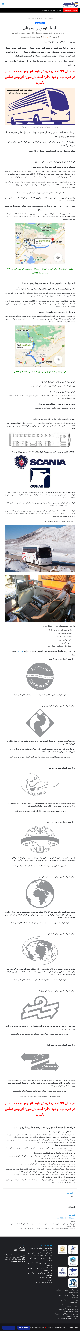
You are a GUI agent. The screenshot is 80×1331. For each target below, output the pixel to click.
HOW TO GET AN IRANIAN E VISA (67, 1319)
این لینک (20, 651)
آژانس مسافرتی (73, 1302)
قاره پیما (55, 37)
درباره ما (49, 1265)
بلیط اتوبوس (43, 18)
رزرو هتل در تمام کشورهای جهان (69, 1300)
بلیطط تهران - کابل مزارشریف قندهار (51, 10)
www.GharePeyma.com (44, 1282)
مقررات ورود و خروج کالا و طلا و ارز (40, 1263)
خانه (50, 18)
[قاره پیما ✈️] (70, 4)
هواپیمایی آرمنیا (73, 1314)
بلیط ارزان (65, 1314)
